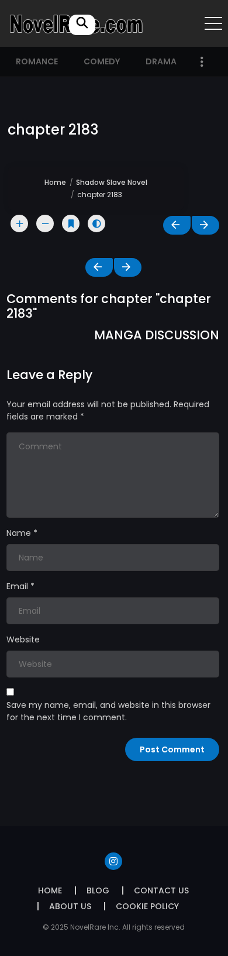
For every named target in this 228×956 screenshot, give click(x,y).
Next (205, 225)
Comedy (102, 61)
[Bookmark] (71, 223)
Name (18, 533)
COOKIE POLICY (147, 906)
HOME (50, 890)
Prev (177, 225)
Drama (161, 61)
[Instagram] (113, 861)
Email (17, 586)
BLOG (98, 890)
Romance (37, 61)
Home (55, 182)
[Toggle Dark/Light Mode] (96, 223)
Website (23, 639)
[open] (213, 23)
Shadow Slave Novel (111, 182)
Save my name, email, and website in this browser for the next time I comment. (108, 711)
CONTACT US (161, 890)
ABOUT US (70, 906)
